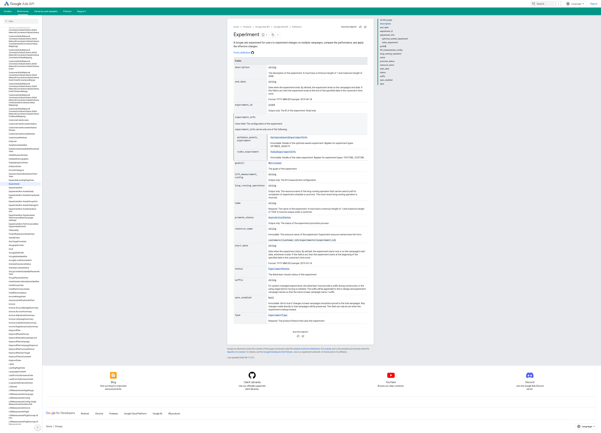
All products (174, 413)
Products (247, 27)
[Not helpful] (365, 27)
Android (85, 413)
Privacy (58, 426)
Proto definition (242, 52)
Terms (49, 426)
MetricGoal (275, 163)
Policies (67, 11)
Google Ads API (262, 27)
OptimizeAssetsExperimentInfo (288, 137)
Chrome (99, 413)
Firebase (113, 413)
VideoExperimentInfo (283, 151)
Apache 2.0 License (236, 352)
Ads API (28, 4)
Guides (8, 11)
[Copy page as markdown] (273, 35)
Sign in (593, 4)
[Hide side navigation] (38, 427)
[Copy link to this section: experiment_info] (258, 117)
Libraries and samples (46, 11)
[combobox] (546, 4)
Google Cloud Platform (135, 413)
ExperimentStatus (278, 268)
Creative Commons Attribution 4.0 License (312, 349)
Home (236, 27)
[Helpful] (360, 27)
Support (81, 11)
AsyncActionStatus (279, 217)
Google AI (157, 413)
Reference (23, 11)
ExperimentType (277, 315)
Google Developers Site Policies (277, 352)
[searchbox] (21, 21)
